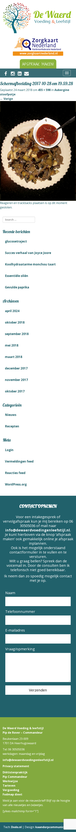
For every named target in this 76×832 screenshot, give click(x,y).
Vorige (6, 99)
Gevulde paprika (17, 287)
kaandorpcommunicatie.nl (54, 827)
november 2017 (16, 380)
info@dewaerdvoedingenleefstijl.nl (37, 530)
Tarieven (9, 785)
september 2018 (17, 334)
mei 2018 (11, 345)
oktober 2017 (15, 391)
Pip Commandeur (15, 777)
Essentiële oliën (16, 276)
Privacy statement (16, 766)
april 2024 (12, 311)
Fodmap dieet (12, 794)
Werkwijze (10, 781)
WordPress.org (16, 484)
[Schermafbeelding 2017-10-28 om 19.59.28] (38, 151)
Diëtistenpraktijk (15, 772)
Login (9, 450)
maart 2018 (13, 357)
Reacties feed (15, 473)
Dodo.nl (16, 827)
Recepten (12, 426)
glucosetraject (16, 241)
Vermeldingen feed (19, 461)
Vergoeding (11, 790)
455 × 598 (44, 90)
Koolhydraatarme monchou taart (30, 264)
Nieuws (10, 415)
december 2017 (16, 368)
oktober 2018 (15, 322)
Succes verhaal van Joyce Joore (28, 253)
